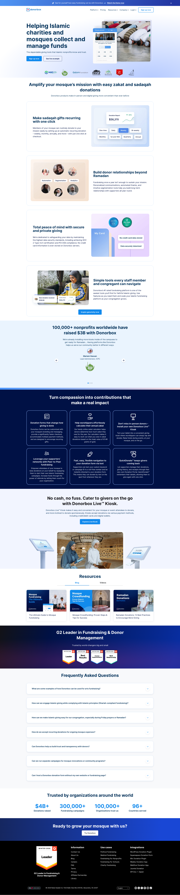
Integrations (137, 847)
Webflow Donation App (139, 865)
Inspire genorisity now (90, 312)
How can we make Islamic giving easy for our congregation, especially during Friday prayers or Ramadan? (79, 717)
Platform (93, 10)
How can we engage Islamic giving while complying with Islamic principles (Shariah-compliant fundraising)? (80, 703)
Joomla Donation (137, 868)
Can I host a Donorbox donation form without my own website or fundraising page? (69, 775)
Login (133, 10)
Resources (112, 10)
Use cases (106, 847)
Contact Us (75, 852)
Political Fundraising (108, 852)
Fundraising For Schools (110, 862)
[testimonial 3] (91, 383)
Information (77, 847)
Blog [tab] (77, 583)
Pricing (103, 10)
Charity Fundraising (108, 865)
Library (73, 878)
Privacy (74, 872)
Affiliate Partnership (79, 875)
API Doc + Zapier (137, 872)
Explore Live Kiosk (90, 522)
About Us (74, 855)
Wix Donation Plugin (138, 858)
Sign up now (146, 10)
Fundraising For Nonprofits (111, 858)
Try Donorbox (90, 833)
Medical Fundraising (108, 855)
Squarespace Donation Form (141, 855)
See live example (52, 59)
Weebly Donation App (138, 862)
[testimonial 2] (90, 383)
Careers (74, 862)
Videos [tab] (103, 583)
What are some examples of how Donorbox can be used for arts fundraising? (66, 689)
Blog (72, 858)
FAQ (72, 865)
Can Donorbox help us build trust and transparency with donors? (61, 746)
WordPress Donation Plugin (141, 852)
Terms (73, 868)
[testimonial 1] (88, 383)
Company (123, 10)
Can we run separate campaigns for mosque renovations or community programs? (68, 761)
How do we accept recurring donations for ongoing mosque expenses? (63, 732)
